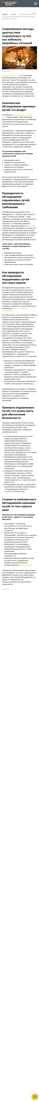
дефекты (30, 226)
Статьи (13, 14)
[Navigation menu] (35, 4)
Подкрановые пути (9, 75)
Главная (5, 14)
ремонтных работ (26, 565)
